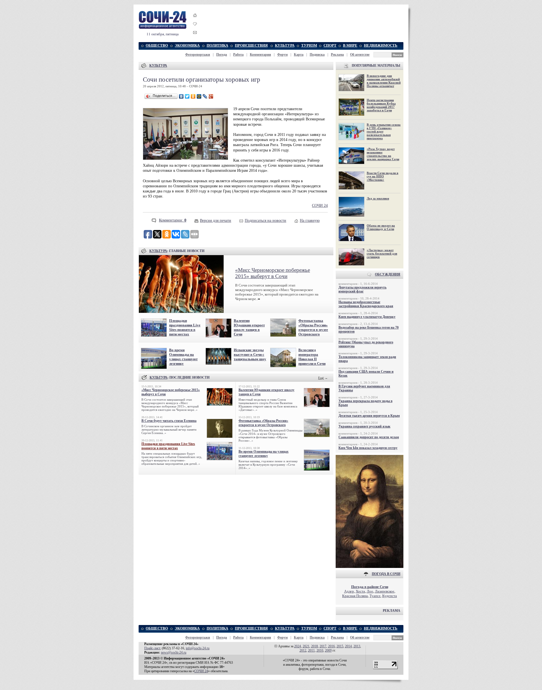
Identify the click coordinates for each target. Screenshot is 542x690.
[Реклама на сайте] (369, 567)
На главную (310, 220)
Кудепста (389, 596)
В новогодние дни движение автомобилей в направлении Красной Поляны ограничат (384, 81)
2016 (331, 646)
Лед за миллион (378, 198)
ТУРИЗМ (309, 45)
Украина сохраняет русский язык (364, 426)
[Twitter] (187, 96)
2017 (323, 646)
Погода (221, 55)
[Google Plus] (211, 96)
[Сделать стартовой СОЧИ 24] (195, 20)
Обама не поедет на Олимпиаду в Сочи (381, 227)
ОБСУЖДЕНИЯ (387, 274)
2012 (303, 650)
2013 (356, 646)
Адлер (349, 591)
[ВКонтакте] (181, 96)
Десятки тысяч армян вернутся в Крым (369, 416)
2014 (348, 646)
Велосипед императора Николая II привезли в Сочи (311, 357)
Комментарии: (172, 220)
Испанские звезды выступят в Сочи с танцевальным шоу (250, 354)
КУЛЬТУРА (284, 45)
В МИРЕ (350, 45)
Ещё (321, 377)
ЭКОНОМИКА (187, 45)
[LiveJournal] (205, 96)
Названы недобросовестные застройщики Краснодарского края (365, 304)
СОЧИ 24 (320, 205)
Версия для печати (215, 220)
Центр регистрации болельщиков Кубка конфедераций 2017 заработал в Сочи (381, 105)
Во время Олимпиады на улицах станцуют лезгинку (183, 357)
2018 (314, 646)
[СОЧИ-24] (163, 28)
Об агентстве (360, 55)
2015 (339, 646)
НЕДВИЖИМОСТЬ (380, 45)
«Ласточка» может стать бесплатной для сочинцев (382, 253)
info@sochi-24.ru (197, 648)
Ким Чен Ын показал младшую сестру (367, 448)
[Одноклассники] (193, 96)
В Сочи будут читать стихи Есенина (168, 421)
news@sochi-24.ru (173, 652)
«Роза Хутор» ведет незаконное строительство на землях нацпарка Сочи (383, 154)
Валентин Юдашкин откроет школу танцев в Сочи (249, 327)
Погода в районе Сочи (369, 587)
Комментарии (260, 55)
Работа (238, 55)
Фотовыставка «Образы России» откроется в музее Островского (313, 327)
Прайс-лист (152, 648)
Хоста (360, 591)
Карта (298, 55)
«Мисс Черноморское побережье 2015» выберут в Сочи (272, 273)
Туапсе (375, 596)
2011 (311, 650)
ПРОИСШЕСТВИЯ (251, 45)
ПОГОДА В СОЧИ (386, 574)
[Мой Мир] (199, 96)
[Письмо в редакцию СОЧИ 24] (195, 33)
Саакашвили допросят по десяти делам (368, 437)
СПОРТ (330, 45)
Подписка (317, 55)
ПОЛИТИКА (217, 45)
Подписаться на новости (265, 220)
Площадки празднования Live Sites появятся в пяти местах (184, 327)
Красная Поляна (355, 596)
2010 (319, 650)
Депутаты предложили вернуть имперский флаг (362, 289)
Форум (282, 55)
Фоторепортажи (197, 55)
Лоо (370, 591)
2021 (306, 646)
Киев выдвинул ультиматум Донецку (366, 317)
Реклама (337, 55)
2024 (297, 646)
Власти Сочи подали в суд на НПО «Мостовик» (382, 176)
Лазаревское (384, 591)
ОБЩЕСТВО (157, 45)
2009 (328, 650)
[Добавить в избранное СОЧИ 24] (195, 29)
